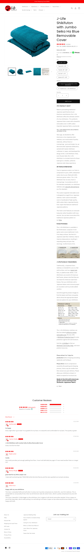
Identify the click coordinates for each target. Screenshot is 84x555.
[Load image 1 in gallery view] (12, 71)
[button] (25, 6)
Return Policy (7, 532)
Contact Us (7, 529)
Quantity (59, 92)
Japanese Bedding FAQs (29, 515)
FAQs (5, 517)
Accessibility (7, 538)
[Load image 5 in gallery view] (45, 71)
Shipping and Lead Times (10, 523)
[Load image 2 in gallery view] (20, 71)
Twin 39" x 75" (62, 66)
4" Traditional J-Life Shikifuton (67, 88)
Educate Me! (7, 520)
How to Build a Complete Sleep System (31, 518)
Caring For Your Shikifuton (30, 522)
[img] (9, 422)
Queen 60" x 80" (62, 77)
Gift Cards (6, 526)
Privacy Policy (7, 535)
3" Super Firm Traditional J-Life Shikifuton (68, 84)
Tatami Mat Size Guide (29, 533)
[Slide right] (51, 71)
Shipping (59, 56)
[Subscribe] (74, 519)
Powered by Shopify (76, 551)
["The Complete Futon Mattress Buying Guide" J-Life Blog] (68, 258)
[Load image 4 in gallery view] (37, 71)
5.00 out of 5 (31, 407)
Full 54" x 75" (62, 73)
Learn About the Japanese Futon (30, 529)
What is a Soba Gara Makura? (31, 525)
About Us (6, 515)
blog (60, 220)
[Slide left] (6, 71)
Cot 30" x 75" (62, 62)
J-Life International (68, 551)
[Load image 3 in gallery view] (29, 71)
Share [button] (60, 386)
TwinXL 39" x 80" (63, 70)
